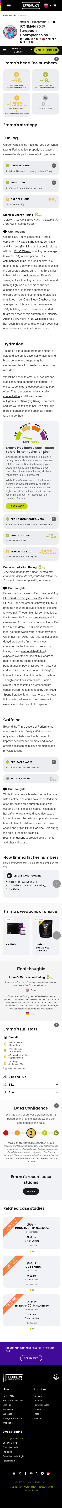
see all (31, 1191)
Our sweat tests (10, 1442)
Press (36, 1413)
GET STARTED (31, 1358)
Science (37, 1418)
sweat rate (39, 617)
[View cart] (54, 5)
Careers (37, 1409)
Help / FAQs (8, 1395)
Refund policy (15, 1486)
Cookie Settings (31, 1489)
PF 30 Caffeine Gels (37, 828)
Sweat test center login (13, 1456)
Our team (38, 1400)
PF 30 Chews (22, 251)
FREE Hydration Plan (13, 1438)
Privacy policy (29, 1486)
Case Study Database (36, 299)
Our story (38, 1395)
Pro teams (7, 1451)
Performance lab (41, 1404)
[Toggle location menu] (50, 5)
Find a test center (11, 1447)
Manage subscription (12, 1418)
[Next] (57, 884)
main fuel (33, 145)
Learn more (17, 506)
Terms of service (45, 1486)
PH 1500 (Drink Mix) (21, 246)
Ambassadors (9, 1409)
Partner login (9, 1460)
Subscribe (7, 1413)
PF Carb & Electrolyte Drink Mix (36, 241)
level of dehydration (33, 651)
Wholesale (8, 1422)
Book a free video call (13, 1400)
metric (39, 50)
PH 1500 (8, 603)
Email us (7, 1404)
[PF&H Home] (31, 5)
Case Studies (9, 15)
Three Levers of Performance (35, 726)
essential (32, 355)
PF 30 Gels (34, 319)
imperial (52, 50)
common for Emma (14, 261)
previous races (31, 275)
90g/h (6, 314)
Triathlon (22, 15)
